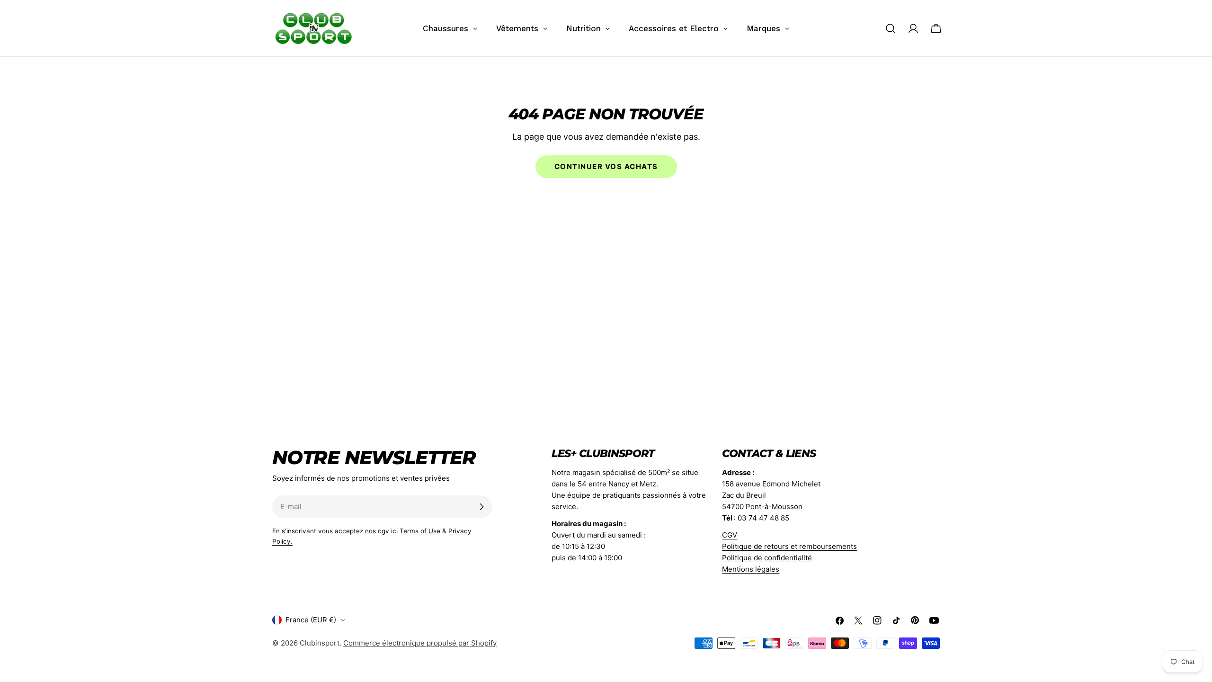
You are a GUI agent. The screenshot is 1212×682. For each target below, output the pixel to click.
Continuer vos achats (606, 166)
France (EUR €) (310, 619)
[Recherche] (890, 28)
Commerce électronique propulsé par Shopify (420, 642)
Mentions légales (750, 569)
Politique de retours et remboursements (789, 546)
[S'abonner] (481, 507)
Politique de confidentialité (767, 557)
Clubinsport (319, 642)
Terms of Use (420, 531)
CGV (729, 534)
